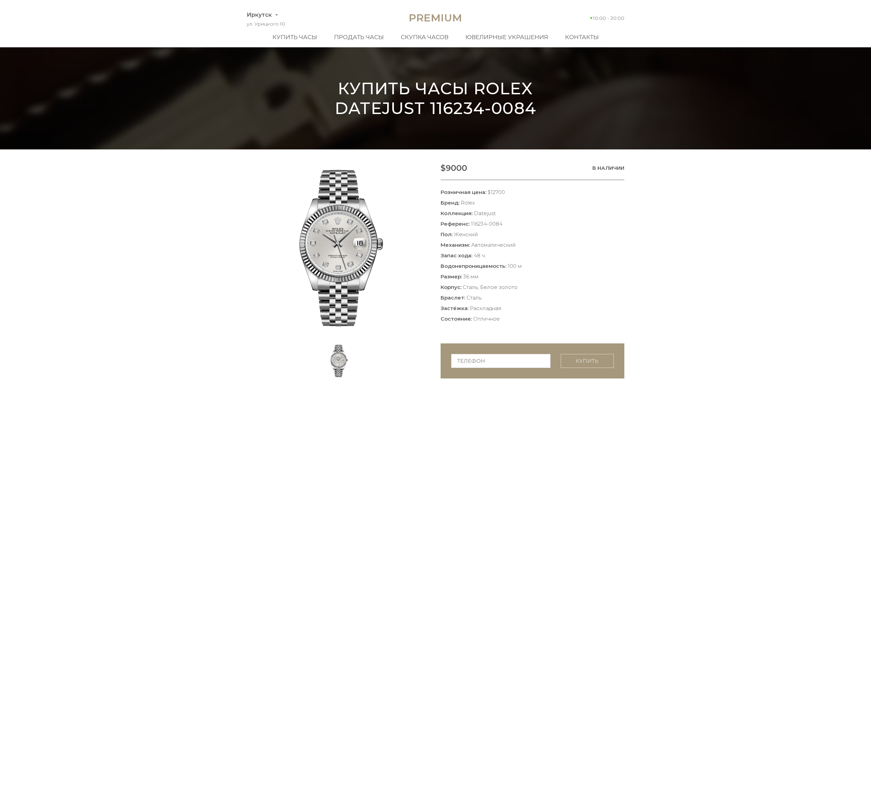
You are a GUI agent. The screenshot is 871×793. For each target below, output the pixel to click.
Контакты (582, 37)
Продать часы (359, 37)
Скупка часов (424, 37)
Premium (435, 17)
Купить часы (295, 37)
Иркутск (259, 15)
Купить (587, 361)
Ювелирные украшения (506, 37)
